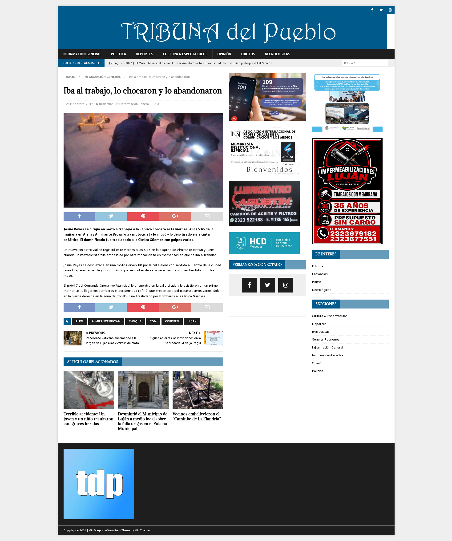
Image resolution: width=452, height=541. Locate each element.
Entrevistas (321, 331)
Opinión (224, 54)
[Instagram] (390, 10)
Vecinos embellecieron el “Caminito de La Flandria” (197, 416)
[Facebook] (372, 10)
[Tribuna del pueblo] (222, 46)
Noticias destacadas (327, 355)
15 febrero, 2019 (81, 103)
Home (316, 281)
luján (192, 321)
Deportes (144, 54)
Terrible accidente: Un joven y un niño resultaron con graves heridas (88, 418)
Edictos (248, 54)
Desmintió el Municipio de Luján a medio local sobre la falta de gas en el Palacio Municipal (142, 421)
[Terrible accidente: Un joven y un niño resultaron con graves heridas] (89, 390)
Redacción (106, 103)
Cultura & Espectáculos (185, 54)
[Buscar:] (365, 62)
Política (118, 54)
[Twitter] (381, 10)
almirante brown (106, 321)
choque (135, 321)
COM (153, 321)
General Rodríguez (325, 339)
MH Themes (142, 530)
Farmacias (320, 274)
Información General (81, 54)
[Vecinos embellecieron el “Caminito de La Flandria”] (198, 390)
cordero (172, 321)
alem (79, 321)
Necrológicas (277, 54)
